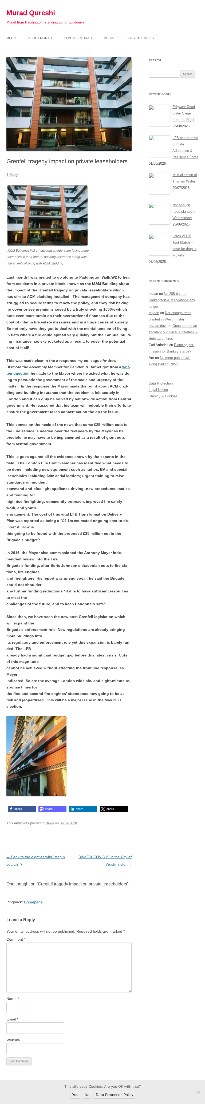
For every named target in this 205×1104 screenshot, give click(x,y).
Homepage (33, 902)
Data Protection (161, 383)
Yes (75, 1095)
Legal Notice (158, 390)
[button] (22, 809)
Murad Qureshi (30, 13)
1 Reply (12, 175)
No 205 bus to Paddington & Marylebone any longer (172, 300)
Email (12, 1019)
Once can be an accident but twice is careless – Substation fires (173, 332)
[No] (198, 1092)
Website (13, 1040)
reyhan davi (158, 326)
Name (12, 998)
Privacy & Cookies (163, 396)
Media (11, 38)
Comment (15, 939)
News (49, 823)
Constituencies (139, 38)
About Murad (40, 38)
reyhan (154, 313)
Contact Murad (78, 38)
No (87, 1095)
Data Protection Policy (114, 1095)
